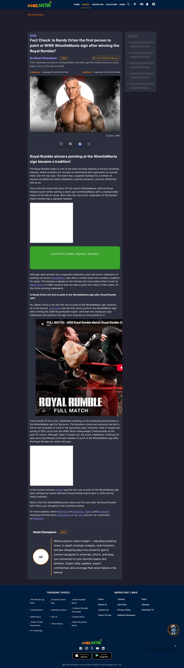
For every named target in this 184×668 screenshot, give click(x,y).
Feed (144, 599)
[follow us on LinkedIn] (103, 648)
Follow (64, 58)
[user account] (153, 5)
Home (100, 599)
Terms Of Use (104, 615)
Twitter (88, 511)
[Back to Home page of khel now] (40, 4)
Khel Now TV (148, 610)
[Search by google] (128, 4)
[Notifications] (147, 5)
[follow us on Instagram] (86, 648)
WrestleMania (58, 277)
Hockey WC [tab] (98, 4)
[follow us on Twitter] (92, 648)
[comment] (70, 144)
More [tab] (122, 4)
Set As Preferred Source (107, 58)
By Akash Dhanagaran (43, 57)
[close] (175, 646)
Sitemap (146, 604)
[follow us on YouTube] (97, 648)
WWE (33, 35)
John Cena (55, 308)
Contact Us (103, 610)
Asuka (59, 489)
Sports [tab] (86, 4)
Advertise (122, 604)
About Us (102, 604)
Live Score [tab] (111, 4)
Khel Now (63, 511)
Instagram (103, 511)
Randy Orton (37, 284)
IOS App (78, 515)
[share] (88, 144)
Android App (63, 515)
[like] (61, 144)
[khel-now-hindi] (141, 4)
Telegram (38, 518)
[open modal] (173, 629)
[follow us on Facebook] (81, 648)
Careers (121, 599)
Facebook (77, 511)
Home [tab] (77, 4)
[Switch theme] (134, 4)
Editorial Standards (126, 615)
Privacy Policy (124, 610)
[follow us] (79, 144)
